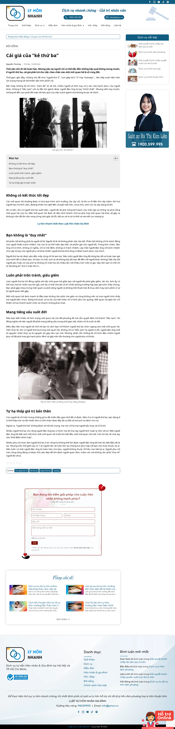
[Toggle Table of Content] (114, 158)
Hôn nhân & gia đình (95, 672)
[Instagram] (83, 712)
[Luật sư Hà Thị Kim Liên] (147, 119)
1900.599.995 (84, 706)
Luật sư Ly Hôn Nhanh (78, 727)
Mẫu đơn (89, 668)
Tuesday (56, 471)
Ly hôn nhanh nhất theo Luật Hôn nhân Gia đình (63, 223)
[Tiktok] (92, 712)
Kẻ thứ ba (34, 471)
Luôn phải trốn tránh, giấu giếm (25, 173)
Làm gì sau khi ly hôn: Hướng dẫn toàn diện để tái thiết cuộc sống (100, 587)
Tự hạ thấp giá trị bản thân (22, 182)
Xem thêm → (63, 619)
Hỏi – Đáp (89, 677)
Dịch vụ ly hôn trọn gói (150, 69)
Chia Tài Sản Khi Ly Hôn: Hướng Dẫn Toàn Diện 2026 (99, 604)
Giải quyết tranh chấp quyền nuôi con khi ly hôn (153, 62)
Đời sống (12, 46)
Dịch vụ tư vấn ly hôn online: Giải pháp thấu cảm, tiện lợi (42, 587)
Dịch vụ (88, 664)
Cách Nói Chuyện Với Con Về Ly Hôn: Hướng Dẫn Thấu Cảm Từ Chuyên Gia (44, 604)
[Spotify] (96, 712)
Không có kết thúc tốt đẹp (22, 163)
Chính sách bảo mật (82, 548)
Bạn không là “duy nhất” (21, 168)
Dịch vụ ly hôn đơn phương (152, 52)
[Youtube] (87, 712)
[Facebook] (79, 712)
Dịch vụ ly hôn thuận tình (151, 77)
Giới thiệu (89, 659)
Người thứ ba (45, 471)
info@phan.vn (110, 706)
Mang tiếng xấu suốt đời (21, 177)
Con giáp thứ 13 (21, 471)
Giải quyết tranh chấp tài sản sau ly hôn (151, 45)
